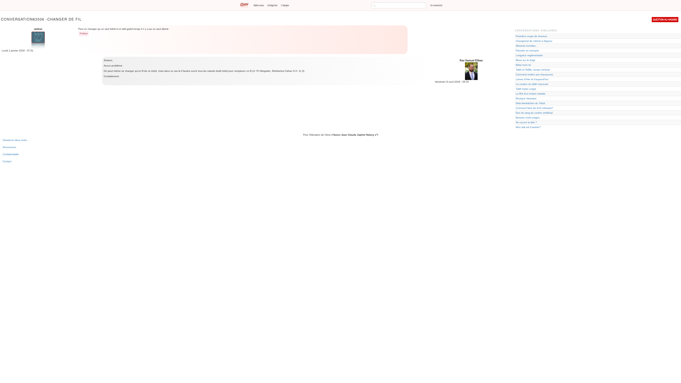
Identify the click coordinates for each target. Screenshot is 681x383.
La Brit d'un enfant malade (530, 93)
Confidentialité (11, 154)
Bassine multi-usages (528, 117)
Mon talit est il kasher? (528, 127)
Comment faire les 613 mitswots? (534, 108)
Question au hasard (665, 19)
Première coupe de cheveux (531, 36)
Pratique (84, 33)
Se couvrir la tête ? (526, 122)
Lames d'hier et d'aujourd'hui (532, 79)
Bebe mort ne (523, 64)
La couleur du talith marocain (532, 84)
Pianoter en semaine (527, 50)
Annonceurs (9, 147)
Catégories (272, 5)
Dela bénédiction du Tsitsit (530, 103)
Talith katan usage (526, 88)
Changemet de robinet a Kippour (534, 41)
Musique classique (526, 98)
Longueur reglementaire (529, 55)
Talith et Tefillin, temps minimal (533, 69)
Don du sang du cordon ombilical (534, 112)
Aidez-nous (259, 5)
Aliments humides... (527, 45)
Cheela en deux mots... (16, 140)
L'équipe (285, 5)
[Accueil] (245, 5)
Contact (7, 161)
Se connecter (436, 5)
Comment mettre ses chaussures (534, 74)
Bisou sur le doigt (525, 60)
